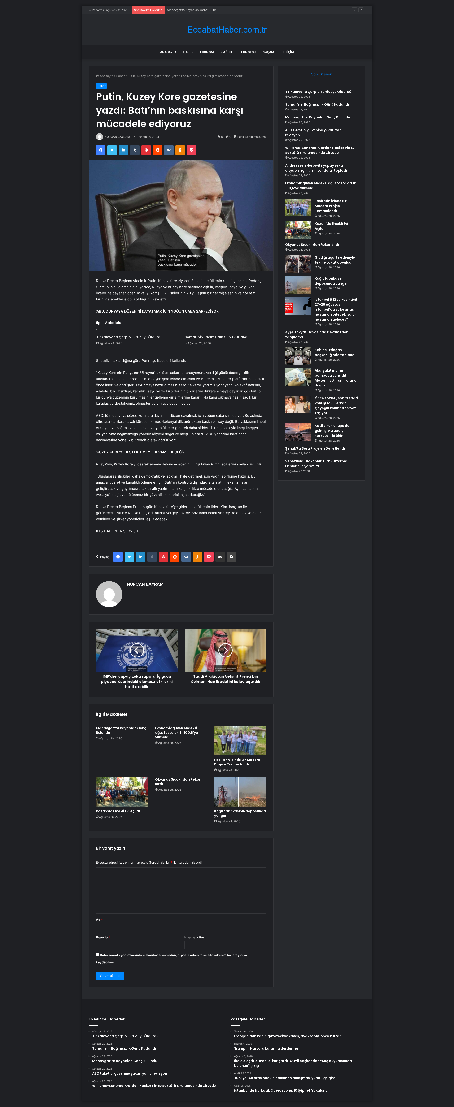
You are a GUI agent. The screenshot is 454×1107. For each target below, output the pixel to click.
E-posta (103, 937)
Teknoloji (248, 52)
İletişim (287, 52)
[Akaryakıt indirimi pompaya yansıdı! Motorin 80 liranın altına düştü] (298, 377)
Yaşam (268, 52)
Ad (99, 919)
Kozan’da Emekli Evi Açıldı (118, 811)
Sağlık (226, 52)
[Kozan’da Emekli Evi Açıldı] (122, 792)
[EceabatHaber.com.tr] (227, 29)
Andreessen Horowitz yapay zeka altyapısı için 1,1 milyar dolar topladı (316, 168)
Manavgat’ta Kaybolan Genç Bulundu (194, 10)
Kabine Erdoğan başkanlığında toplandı (335, 352)
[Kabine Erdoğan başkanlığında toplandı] (298, 356)
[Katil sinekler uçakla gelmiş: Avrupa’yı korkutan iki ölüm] (298, 432)
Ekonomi (207, 52)
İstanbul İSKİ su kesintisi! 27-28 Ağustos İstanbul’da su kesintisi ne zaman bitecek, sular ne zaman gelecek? (336, 309)
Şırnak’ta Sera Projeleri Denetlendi (315, 448)
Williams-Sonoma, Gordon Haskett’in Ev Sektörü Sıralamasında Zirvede (319, 150)
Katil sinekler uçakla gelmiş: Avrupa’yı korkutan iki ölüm (332, 430)
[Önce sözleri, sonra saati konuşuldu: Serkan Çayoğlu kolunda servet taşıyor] (298, 404)
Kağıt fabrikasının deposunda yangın (240, 813)
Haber (188, 52)
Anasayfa (168, 52)
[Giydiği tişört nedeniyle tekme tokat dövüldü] (298, 264)
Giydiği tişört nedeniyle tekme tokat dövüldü (335, 260)
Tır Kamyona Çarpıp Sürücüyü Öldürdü (129, 337)
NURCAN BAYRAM (117, 137)
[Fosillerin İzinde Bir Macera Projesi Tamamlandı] (240, 740)
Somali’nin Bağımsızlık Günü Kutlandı (216, 337)
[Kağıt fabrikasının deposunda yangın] (240, 792)
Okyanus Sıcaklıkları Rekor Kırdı (178, 781)
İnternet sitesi (194, 937)
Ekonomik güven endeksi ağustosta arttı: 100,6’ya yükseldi (176, 732)
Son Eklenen (321, 74)
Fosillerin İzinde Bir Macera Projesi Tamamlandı (237, 762)
